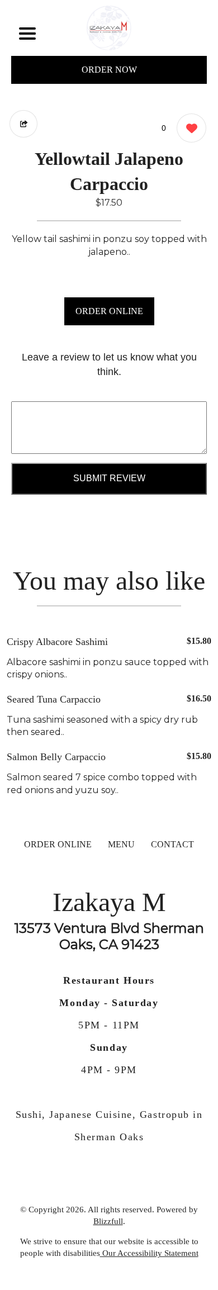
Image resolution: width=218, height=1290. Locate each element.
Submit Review (109, 478)
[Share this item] (23, 123)
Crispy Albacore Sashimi (57, 641)
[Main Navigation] (27, 33)
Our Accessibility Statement (149, 1253)
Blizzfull (108, 1221)
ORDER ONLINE (109, 311)
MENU (121, 844)
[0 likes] (188, 128)
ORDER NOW (109, 69)
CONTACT (172, 844)
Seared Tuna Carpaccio (54, 699)
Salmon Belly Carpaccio (56, 756)
